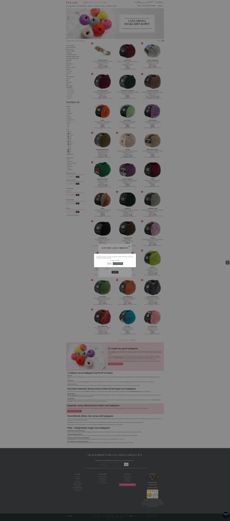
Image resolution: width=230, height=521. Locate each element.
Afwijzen (109, 263)
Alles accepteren (118, 263)
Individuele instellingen (115, 260)
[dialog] (115, 260)
